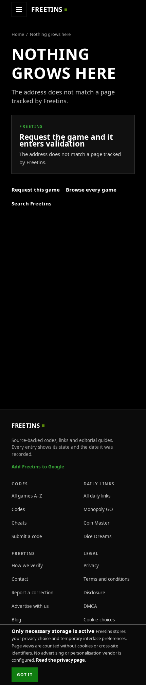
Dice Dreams (97, 536)
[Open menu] (19, 9)
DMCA (90, 606)
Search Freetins (31, 203)
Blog (16, 620)
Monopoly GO (98, 509)
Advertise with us (30, 606)
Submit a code (27, 536)
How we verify (27, 565)
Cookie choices (99, 620)
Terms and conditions (106, 579)
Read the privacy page (60, 660)
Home (18, 34)
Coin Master (97, 523)
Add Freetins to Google (38, 467)
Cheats (19, 523)
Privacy (91, 565)
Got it (24, 675)
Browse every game (91, 189)
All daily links (97, 496)
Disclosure (94, 593)
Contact (20, 579)
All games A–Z (27, 496)
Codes (18, 509)
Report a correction (32, 593)
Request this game (36, 189)
